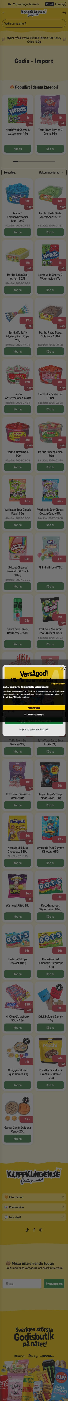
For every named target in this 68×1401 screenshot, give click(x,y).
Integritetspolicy (58, 683)
